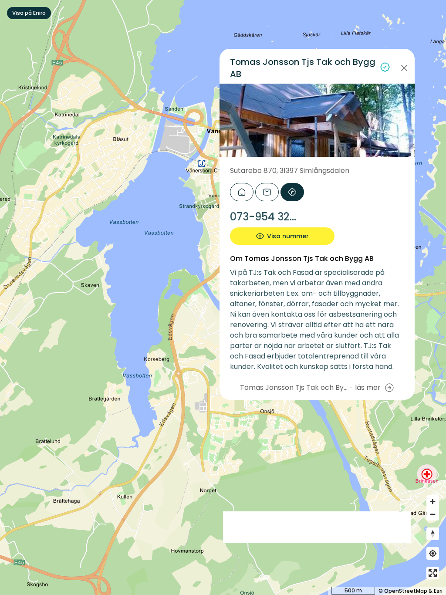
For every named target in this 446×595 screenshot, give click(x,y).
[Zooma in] (432, 501)
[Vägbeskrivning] (292, 192)
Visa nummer (288, 236)
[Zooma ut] (432, 514)
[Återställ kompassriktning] (432, 533)
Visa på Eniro (29, 13)
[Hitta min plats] (432, 553)
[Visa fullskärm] (432, 573)
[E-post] (267, 192)
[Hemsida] (241, 192)
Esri (438, 591)
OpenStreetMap (405, 591)
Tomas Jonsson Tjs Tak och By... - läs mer (310, 387)
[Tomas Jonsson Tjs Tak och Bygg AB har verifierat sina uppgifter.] (385, 67)
